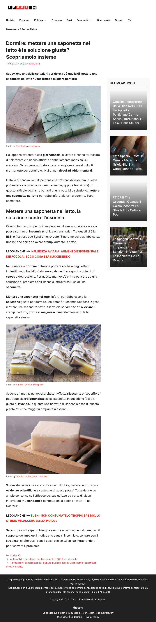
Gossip (119, 20)
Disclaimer (63, 616)
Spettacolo (103, 20)
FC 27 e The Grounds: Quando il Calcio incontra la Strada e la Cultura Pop (127, 206)
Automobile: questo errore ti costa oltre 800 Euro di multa (43, 559)
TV (129, 20)
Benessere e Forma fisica (21, 29)
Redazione (76, 616)
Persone (24, 20)
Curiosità (15, 555)
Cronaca (57, 20)
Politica (38, 20)
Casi (69, 20)
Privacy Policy (91, 616)
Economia (82, 20)
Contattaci (100, 599)
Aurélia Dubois (23, 384)
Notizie (10, 20)
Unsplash (35, 146)
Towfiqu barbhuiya (25, 476)
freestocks (21, 146)
